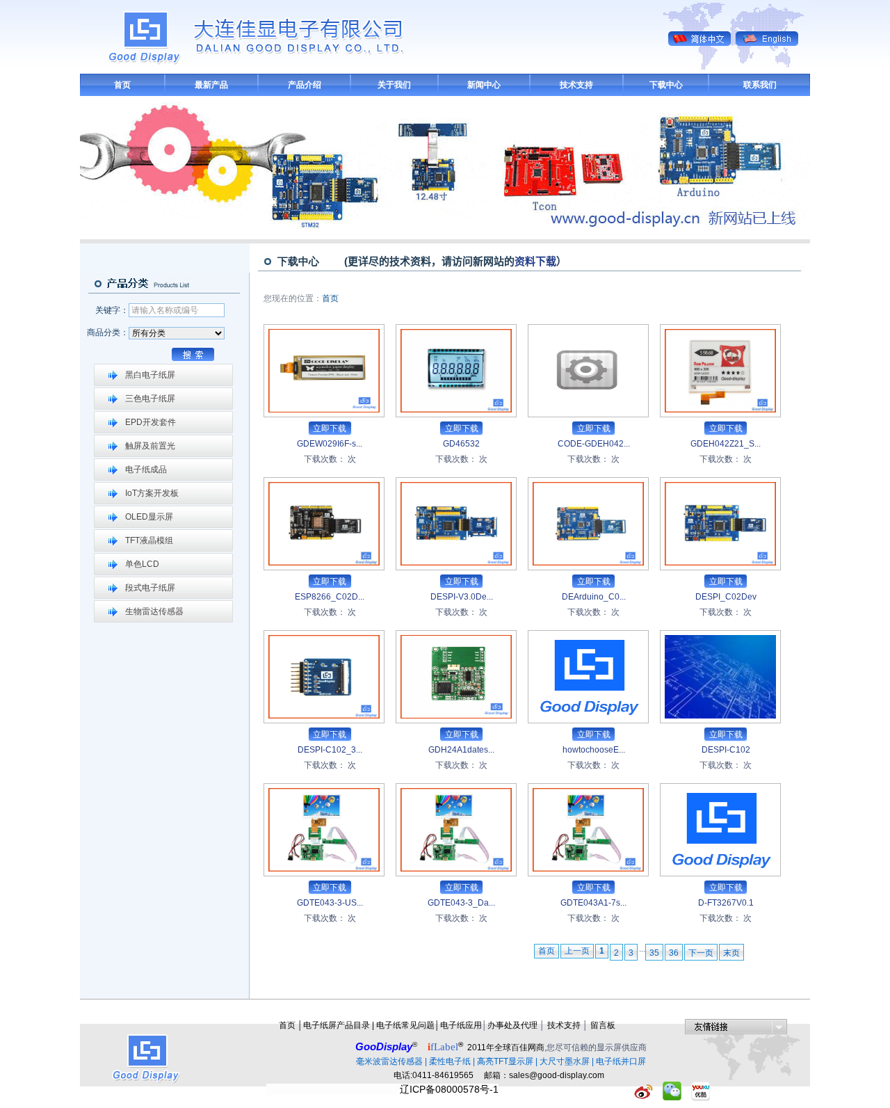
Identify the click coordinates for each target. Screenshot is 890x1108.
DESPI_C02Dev (725, 597)
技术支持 (576, 85)
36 (674, 953)
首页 (122, 85)
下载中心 (666, 85)
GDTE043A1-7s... (593, 903)
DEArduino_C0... (594, 597)
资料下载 (535, 261)
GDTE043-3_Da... (461, 903)
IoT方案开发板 (152, 493)
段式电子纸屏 (150, 588)
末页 (731, 953)
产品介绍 (304, 85)
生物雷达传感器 (154, 611)
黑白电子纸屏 (150, 375)
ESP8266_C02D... (329, 597)
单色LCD (142, 564)
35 (654, 953)
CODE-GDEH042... (594, 444)
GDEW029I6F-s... (329, 444)
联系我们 (760, 85)
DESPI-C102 (726, 750)
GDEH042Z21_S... (725, 444)
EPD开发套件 (150, 422)
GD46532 (461, 444)
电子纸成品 (146, 469)
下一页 (700, 953)
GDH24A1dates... (461, 750)
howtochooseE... (594, 750)
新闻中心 (484, 85)
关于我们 (394, 85)
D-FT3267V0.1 (726, 903)
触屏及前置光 (150, 446)
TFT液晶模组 (149, 540)
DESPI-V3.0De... (461, 597)
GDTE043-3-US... (330, 903)
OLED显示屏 (149, 517)
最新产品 (211, 85)
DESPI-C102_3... (330, 750)
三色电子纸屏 (150, 398)
